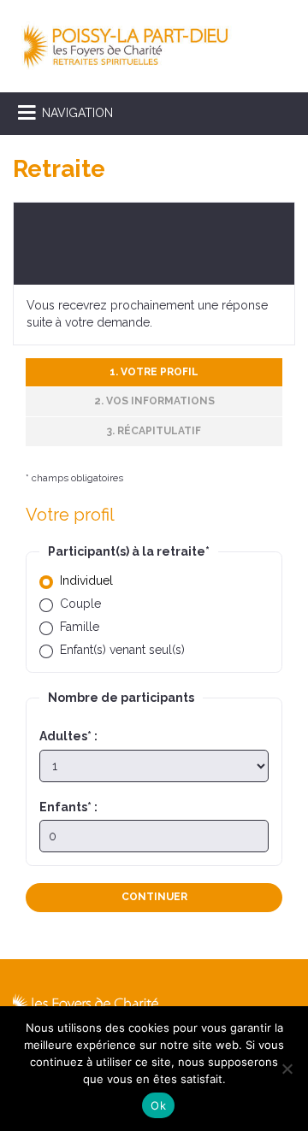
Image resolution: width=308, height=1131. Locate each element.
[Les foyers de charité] (126, 45)
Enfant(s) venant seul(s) (122, 650)
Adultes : (68, 736)
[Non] (286, 1068)
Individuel (86, 580)
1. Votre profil (154, 372)
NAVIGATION (77, 113)
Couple (80, 603)
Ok (158, 1105)
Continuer (154, 897)
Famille (79, 626)
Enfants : (68, 807)
